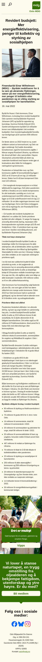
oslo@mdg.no (24, 652)
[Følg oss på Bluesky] (21, 626)
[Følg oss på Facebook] (14, 626)
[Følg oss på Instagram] (28, 626)
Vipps (21, 545)
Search (11, 4)
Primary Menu (5, 4)
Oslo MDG (34, 11)
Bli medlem (21, 593)
